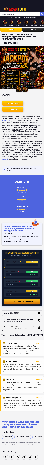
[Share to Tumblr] (35, 457)
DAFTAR (33, 29)
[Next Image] (42, 68)
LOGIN (11, 29)
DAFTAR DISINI (12, 103)
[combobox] (20, 14)
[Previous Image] (1, 68)
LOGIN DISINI (13, 109)
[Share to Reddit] (29, 457)
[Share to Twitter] (5, 457)
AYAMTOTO (6, 120)
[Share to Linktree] (17, 457)
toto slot (5, 160)
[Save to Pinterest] (23, 457)
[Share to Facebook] (11, 457)
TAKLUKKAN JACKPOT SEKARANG (22, 302)
